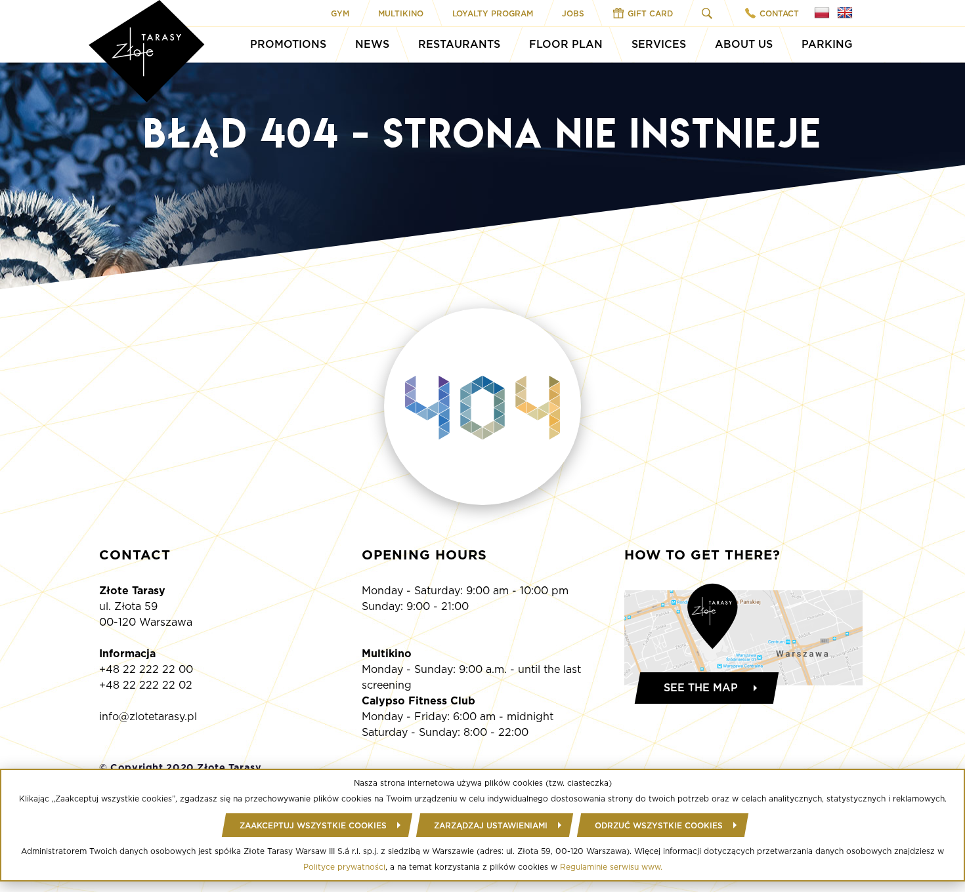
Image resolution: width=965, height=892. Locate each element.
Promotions (288, 44)
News (372, 44)
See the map (701, 687)
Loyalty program (492, 13)
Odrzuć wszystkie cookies (659, 825)
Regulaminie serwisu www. (611, 867)
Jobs (573, 13)
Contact (779, 13)
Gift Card (650, 13)
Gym (340, 13)
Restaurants (459, 44)
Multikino (400, 13)
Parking (827, 44)
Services (659, 44)
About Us (744, 44)
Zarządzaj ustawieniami (490, 825)
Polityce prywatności (344, 867)
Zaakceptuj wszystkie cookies (313, 825)
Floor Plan (566, 44)
